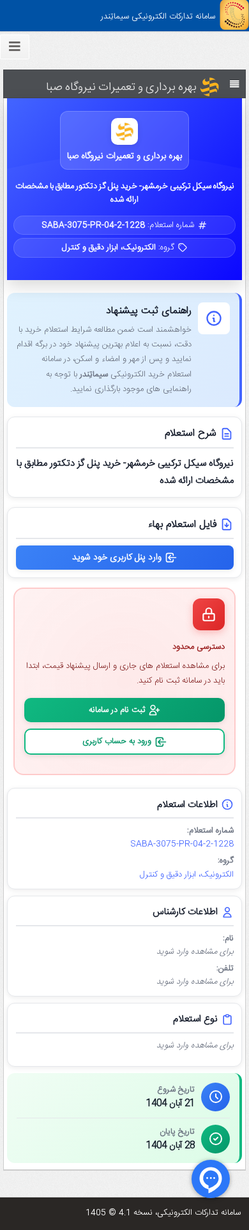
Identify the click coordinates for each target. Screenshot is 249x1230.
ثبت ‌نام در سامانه (117, 710)
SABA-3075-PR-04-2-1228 (182, 844)
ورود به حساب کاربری (116, 741)
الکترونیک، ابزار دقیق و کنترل (187, 875)
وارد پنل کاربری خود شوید (117, 557)
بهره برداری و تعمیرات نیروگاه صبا (124, 156)
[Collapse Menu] (14, 46)
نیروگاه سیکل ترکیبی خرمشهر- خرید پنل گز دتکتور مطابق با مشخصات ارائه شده (124, 193)
